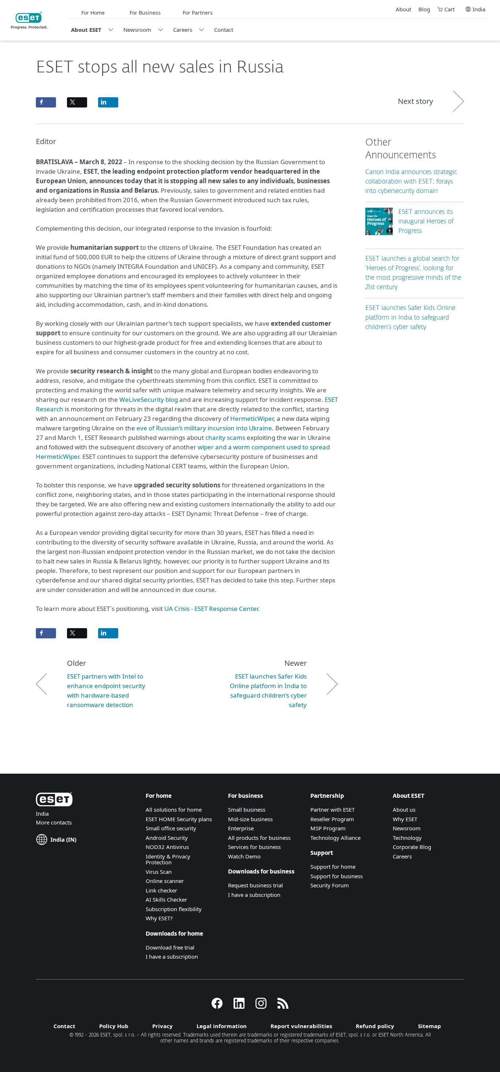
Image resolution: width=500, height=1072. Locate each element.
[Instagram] (261, 1006)
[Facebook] (217, 1006)
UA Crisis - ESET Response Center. (211, 608)
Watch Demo (244, 856)
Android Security (167, 837)
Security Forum (329, 885)
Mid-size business (250, 819)
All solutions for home (174, 809)
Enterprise (241, 828)
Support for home (332, 866)
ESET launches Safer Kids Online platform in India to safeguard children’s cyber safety (410, 318)
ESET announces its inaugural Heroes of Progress (426, 221)
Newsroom (137, 29)
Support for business (336, 876)
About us (404, 809)
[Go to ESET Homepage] (29, 20)
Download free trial (170, 947)
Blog (424, 9)
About (403, 9)
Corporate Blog (412, 846)
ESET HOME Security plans (179, 819)
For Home (93, 12)
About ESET (86, 29)
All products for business (259, 837)
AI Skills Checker (166, 899)
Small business (246, 809)
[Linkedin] (239, 1006)
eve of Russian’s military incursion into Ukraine (204, 428)
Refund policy (375, 1026)
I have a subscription (172, 956)
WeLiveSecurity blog (148, 399)
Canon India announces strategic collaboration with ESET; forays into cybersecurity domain (411, 182)
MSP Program (328, 828)
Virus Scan (159, 871)
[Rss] (283, 1006)
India (479, 9)
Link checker (161, 890)
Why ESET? (159, 918)
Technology (407, 837)
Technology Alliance (335, 837)
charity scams (225, 437)
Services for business (254, 846)
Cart (449, 9)
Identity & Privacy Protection (168, 859)
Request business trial (255, 885)
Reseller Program (332, 819)
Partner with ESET (332, 809)
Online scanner (165, 880)
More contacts (54, 822)
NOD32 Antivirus (167, 846)
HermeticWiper (251, 418)
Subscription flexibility (174, 909)
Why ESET (405, 819)
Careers (182, 29)
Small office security (171, 828)
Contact (223, 29)
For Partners (198, 12)
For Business (145, 12)
